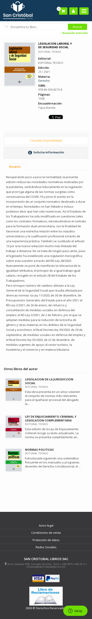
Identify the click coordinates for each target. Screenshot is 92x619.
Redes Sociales (46, 547)
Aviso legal (46, 525)
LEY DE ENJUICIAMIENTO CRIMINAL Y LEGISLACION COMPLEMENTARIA (50, 418)
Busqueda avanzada (75, 33)
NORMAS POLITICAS (39, 450)
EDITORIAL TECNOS (49, 51)
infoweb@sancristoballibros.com (46, 566)
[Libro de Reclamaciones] (46, 596)
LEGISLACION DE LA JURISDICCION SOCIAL (49, 381)
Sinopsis (15, 167)
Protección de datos (46, 540)
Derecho (44, 81)
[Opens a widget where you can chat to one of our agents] (75, 611)
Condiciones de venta (46, 533)
